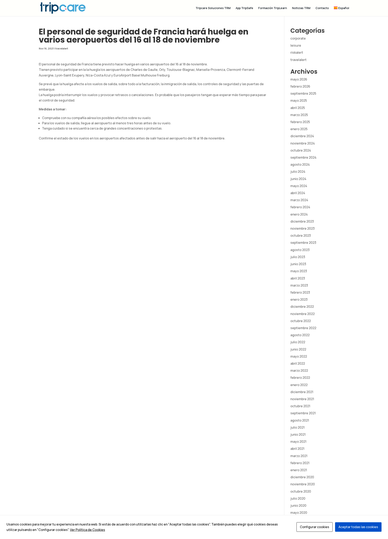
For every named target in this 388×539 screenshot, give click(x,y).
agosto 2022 (300, 335)
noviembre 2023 (302, 228)
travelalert (61, 48)
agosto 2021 (299, 420)
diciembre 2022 (302, 306)
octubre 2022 (300, 321)
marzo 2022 (299, 370)
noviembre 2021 (302, 399)
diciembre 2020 (302, 477)
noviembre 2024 (302, 143)
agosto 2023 (300, 250)
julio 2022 (297, 342)
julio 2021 (297, 427)
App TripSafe (244, 8)
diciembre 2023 (302, 221)
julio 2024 (297, 171)
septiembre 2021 (303, 413)
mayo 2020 (298, 512)
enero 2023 (299, 299)
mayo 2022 (298, 356)
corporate (298, 38)
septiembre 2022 (303, 328)
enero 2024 (299, 214)
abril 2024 (297, 193)
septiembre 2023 (303, 242)
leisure (295, 45)
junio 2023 (298, 264)
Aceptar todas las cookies (358, 527)
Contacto (322, 8)
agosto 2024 (300, 164)
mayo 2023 (298, 271)
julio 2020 (297, 498)
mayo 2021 (298, 441)
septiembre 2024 (303, 157)
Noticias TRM (301, 8)
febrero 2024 (300, 207)
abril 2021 (297, 448)
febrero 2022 (300, 377)
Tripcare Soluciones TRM (213, 8)
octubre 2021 (300, 406)
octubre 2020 (300, 491)
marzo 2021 (298, 456)
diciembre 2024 (302, 136)
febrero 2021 (299, 463)
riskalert (296, 52)
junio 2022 (298, 349)
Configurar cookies (314, 527)
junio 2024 (298, 179)
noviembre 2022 (302, 314)
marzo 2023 (299, 285)
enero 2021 (298, 470)
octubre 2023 (300, 235)
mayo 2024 (298, 186)
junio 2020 (298, 505)
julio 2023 (297, 257)
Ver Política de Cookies (87, 529)
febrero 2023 (300, 292)
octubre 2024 (300, 150)
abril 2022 (297, 363)
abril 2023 (297, 278)
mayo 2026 (298, 79)
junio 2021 (298, 434)
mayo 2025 (298, 100)
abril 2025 (297, 108)
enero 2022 (299, 385)
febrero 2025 (300, 122)
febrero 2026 (300, 86)
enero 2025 (299, 129)
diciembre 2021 (301, 392)
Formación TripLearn (272, 8)
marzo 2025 (299, 115)
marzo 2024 (299, 200)
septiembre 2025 (303, 93)
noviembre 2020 (302, 484)
